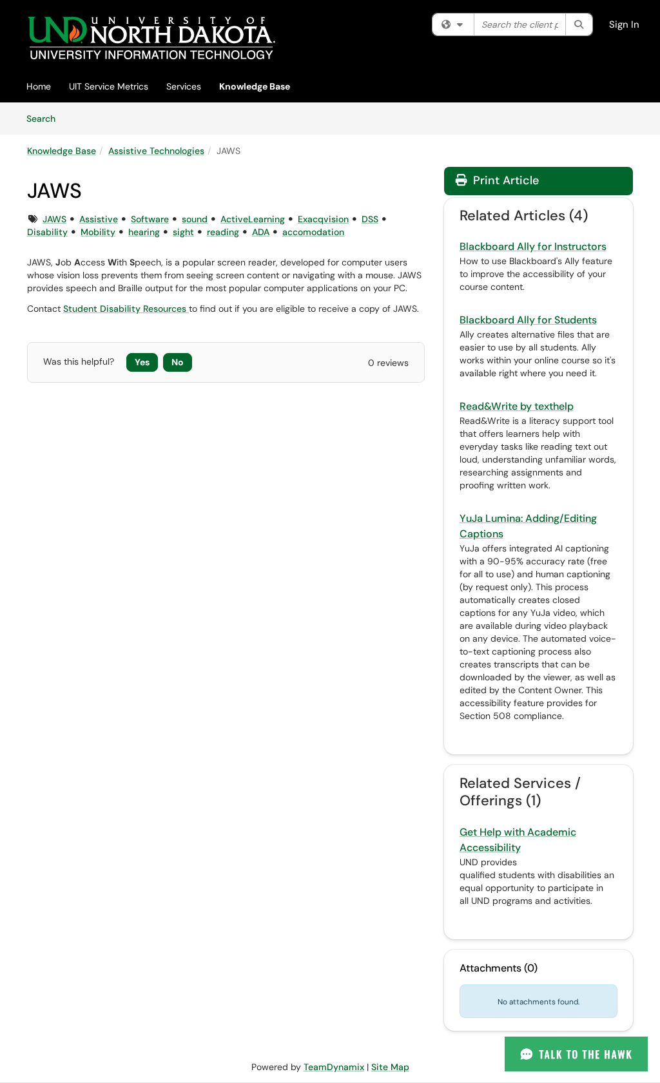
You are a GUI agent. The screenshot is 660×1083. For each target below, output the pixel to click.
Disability (47, 232)
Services (183, 86)
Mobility (98, 232)
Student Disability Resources (126, 308)
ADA (260, 232)
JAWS (54, 219)
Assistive (98, 219)
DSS (370, 219)
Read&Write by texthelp (517, 406)
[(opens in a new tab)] (151, 38)
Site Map (390, 1067)
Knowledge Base (254, 86)
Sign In (624, 24)
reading (223, 232)
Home (38, 86)
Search (45, 118)
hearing (144, 232)
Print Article (504, 180)
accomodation (313, 232)
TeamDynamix (334, 1067)
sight (183, 232)
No (177, 362)
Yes (142, 362)
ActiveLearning (252, 219)
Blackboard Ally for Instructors (533, 246)
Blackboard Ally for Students (528, 320)
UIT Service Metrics (108, 86)
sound (195, 219)
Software (150, 219)
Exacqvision (323, 219)
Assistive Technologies (156, 151)
